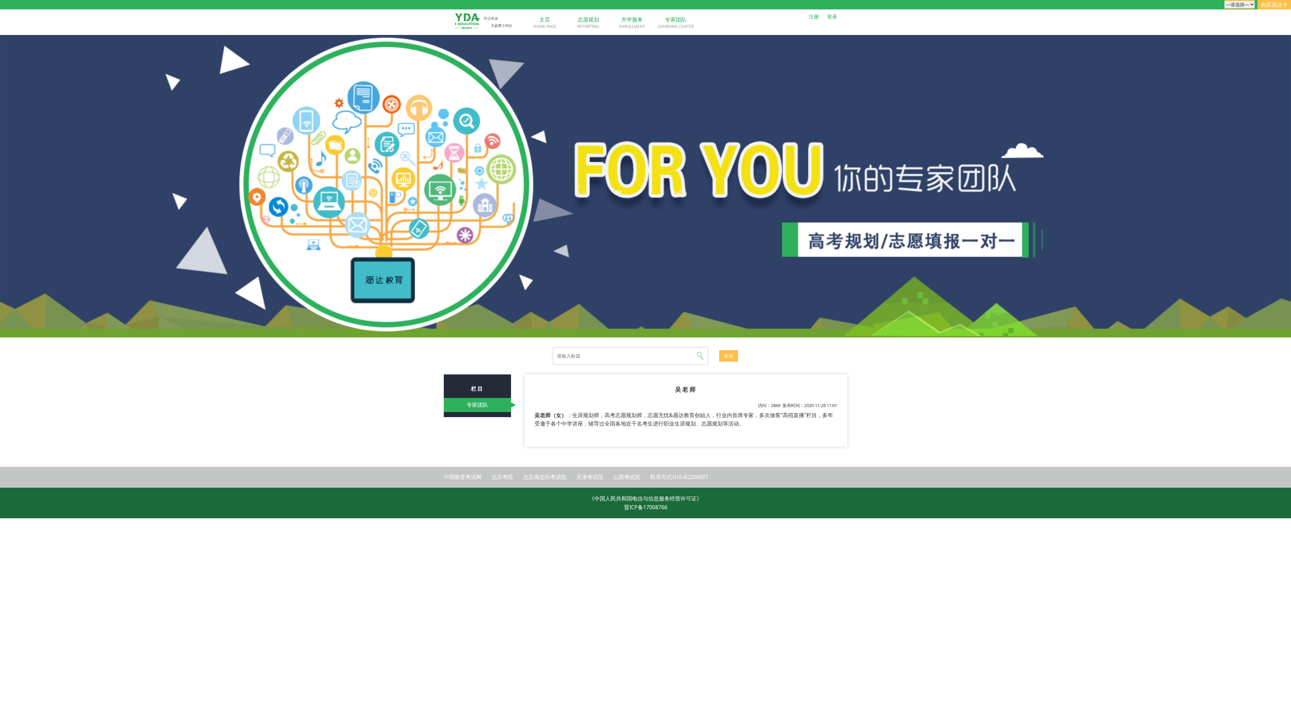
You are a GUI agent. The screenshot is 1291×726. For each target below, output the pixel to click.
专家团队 (676, 19)
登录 (832, 16)
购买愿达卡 (1274, 4)
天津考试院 (589, 477)
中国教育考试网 (462, 477)
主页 (544, 19)
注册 (814, 16)
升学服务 (632, 19)
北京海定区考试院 (544, 477)
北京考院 (502, 477)
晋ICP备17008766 (645, 507)
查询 (728, 356)
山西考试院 (626, 477)
